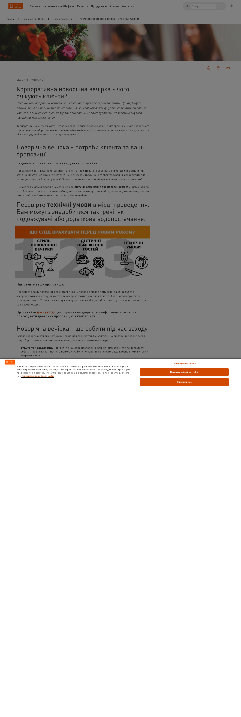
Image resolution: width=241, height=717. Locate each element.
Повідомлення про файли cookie (38, 376)
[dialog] (120, 537)
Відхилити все (184, 381)
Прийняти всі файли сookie (184, 372)
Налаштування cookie (184, 363)
